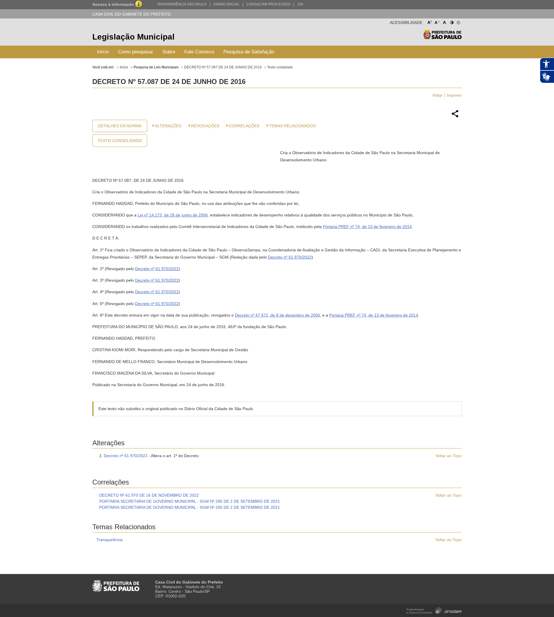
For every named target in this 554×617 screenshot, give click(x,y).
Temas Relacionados (292, 126)
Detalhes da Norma (119, 126)
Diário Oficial (226, 4)
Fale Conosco (199, 52)
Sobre (168, 52)
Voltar (437, 95)
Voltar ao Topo (448, 455)
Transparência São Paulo (182, 4)
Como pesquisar (135, 52)
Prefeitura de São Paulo (442, 38)
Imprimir (454, 95)
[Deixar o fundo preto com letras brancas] (451, 21)
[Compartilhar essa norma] (455, 116)
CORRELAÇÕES (244, 126)
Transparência (109, 539)
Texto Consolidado (120, 140)
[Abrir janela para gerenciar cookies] (458, 21)
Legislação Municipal (133, 36)
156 (300, 4)
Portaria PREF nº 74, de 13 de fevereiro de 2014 (367, 226)
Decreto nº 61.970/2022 (290, 257)
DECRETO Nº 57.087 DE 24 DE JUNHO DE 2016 (223, 67)
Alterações (168, 126)
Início (103, 52)
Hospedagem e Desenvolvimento (434, 610)
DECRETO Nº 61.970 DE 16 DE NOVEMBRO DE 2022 (149, 495)
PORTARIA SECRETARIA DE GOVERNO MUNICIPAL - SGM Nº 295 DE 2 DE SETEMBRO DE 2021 (189, 501)
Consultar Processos (268, 4)
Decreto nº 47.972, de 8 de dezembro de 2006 (277, 315)
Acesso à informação (113, 4)
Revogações (205, 126)
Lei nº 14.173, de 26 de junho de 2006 (173, 215)
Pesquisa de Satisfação (248, 52)
